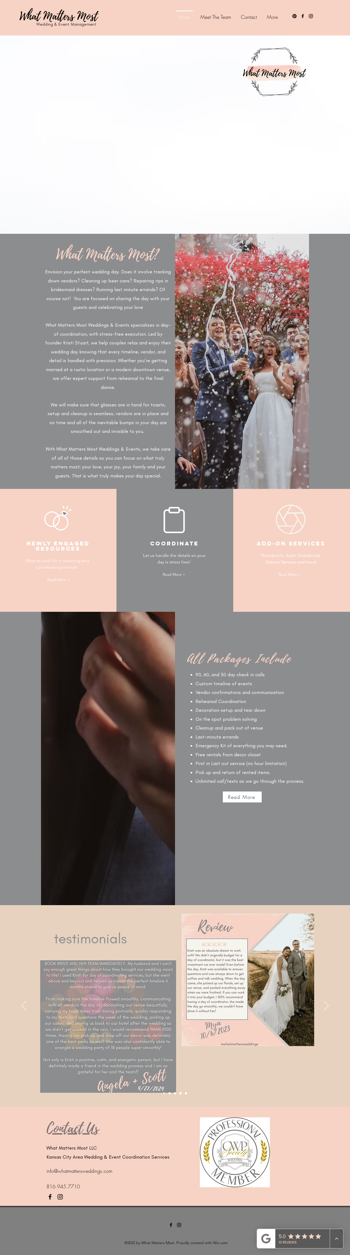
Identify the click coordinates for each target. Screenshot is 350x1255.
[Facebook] (302, 16)
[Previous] (23, 1006)
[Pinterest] (294, 16)
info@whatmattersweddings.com (79, 1171)
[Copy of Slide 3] (180, 1093)
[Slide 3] (175, 1093)
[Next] (326, 1006)
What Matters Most (58, 16)
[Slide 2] (169, 1093)
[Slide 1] (164, 1093)
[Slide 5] (186, 1093)
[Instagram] (311, 16)
